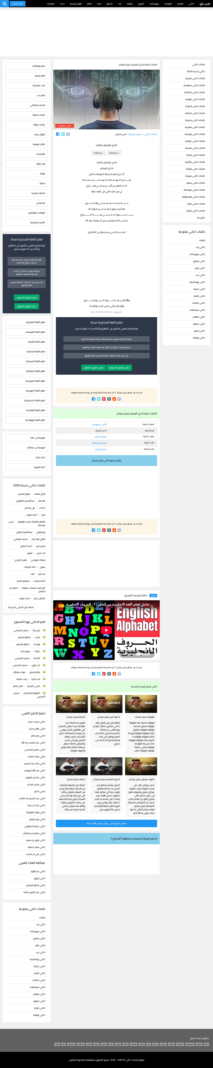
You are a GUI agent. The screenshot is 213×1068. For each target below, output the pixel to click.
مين (43, 515)
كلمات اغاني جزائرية (195, 162)
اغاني (191, 3)
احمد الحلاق (26, 546)
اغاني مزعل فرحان (36, 784)
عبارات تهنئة (39, 124)
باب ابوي (35, 665)
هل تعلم (41, 164)
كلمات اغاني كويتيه (195, 99)
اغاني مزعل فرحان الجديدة (144, 686)
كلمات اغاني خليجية (195, 78)
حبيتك (37, 651)
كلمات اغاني (205, 3)
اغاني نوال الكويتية (35, 812)
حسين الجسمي (21, 630)
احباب (37, 637)
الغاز (89, 3)
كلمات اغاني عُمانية (195, 113)
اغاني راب (200, 247)
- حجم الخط (98, 153)
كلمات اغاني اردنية (195, 155)
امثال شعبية (39, 144)
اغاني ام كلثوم (38, 871)
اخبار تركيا (40, 457)
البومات (168, 3)
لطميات (50, 3)
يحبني (42, 567)
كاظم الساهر (24, 637)
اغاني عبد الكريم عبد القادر (32, 798)
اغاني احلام (39, 791)
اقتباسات (40, 154)
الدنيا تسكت (39, 581)
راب (119, 3)
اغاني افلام (199, 296)
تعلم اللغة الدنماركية (34, 400)
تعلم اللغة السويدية (35, 381)
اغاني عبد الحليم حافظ (34, 892)
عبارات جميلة (39, 115)
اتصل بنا (201, 217)
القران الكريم (17, 3)
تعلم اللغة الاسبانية (35, 361)
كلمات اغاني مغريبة (195, 127)
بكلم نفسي (34, 672)
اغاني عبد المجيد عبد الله (33, 742)
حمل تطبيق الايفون (93, 367)
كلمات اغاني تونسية (195, 134)
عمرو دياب (25, 651)
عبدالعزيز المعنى (24, 532)
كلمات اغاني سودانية (194, 190)
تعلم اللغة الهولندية (35, 420)
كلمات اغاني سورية (195, 176)
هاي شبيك (39, 494)
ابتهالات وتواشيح (36, 212)
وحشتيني (40, 532)
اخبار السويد (39, 467)
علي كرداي (29, 508)
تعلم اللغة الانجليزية (35, 322)
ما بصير (41, 574)
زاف (32, 574)
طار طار (41, 501)
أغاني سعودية (65, 126)
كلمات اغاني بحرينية (195, 120)
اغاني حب (200, 275)
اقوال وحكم (76, 3)
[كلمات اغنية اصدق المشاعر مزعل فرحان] (106, 766)
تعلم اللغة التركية (36, 342)
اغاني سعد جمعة (36, 847)
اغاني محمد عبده (36, 721)
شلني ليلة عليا (38, 539)
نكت (99, 3)
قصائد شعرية (38, 193)
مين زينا (36, 630)
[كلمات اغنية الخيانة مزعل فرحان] (72, 704)
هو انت (36, 644)
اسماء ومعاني (37, 105)
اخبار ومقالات (38, 66)
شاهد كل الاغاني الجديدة (21, 607)
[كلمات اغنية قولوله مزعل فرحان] (141, 704)
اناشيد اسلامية (37, 222)
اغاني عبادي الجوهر (35, 777)
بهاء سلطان (19, 672)
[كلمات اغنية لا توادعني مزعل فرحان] (106, 704)
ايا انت (42, 508)
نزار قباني (40, 203)
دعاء (62, 3)
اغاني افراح (199, 331)
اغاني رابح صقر (38, 735)
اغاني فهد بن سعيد (35, 840)
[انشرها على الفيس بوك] (58, 134)
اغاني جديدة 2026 (196, 71)
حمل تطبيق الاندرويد (119, 367)
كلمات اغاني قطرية (195, 106)
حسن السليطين (99, 443)
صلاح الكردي (20, 560)
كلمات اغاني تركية (195, 210)
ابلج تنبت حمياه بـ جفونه (33, 588)
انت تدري (40, 553)
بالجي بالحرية (33, 686)
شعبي (141, 3)
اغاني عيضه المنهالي (34, 826)
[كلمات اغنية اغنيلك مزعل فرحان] (72, 766)
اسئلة (42, 183)
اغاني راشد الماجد (36, 756)
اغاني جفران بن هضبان (34, 833)
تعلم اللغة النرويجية (35, 390)
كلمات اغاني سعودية (194, 85)
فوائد (42, 173)
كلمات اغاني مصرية (195, 148)
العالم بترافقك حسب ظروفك (31, 521)
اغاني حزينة (199, 289)
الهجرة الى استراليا (36, 447)
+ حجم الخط (114, 153)
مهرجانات (154, 3)
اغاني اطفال (199, 317)
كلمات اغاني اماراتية (194, 92)
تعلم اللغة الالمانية (35, 351)
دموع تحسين (24, 494)
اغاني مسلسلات (197, 310)
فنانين (180, 3)
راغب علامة (21, 679)
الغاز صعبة (40, 75)
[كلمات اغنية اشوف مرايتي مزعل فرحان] (141, 766)
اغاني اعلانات (198, 303)
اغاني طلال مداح (37, 728)
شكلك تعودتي (38, 560)
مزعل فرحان (135, 134)
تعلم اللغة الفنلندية (35, 410)
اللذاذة (36, 658)
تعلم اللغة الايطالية (35, 371)
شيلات (129, 3)
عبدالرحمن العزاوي (25, 501)
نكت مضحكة (39, 85)
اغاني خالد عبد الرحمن (34, 763)
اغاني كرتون (199, 324)
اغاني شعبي (199, 261)
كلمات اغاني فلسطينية (193, 197)
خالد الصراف (30, 567)
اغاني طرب (200, 268)
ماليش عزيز (39, 598)
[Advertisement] (106, 33)
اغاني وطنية (199, 338)
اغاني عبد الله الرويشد (34, 770)
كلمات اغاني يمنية (195, 183)
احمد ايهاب (31, 515)
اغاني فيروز (39, 878)
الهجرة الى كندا (37, 438)
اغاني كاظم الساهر (35, 885)
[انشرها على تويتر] (63, 134)
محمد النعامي (20, 539)
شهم (29, 553)
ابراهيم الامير (23, 581)
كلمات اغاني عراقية (195, 141)
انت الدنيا (35, 679)
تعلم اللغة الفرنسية (35, 332)
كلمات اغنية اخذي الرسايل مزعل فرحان (138, 64)
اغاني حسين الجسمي (34, 749)
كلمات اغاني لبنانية (195, 169)
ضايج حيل (40, 546)
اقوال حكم (39, 134)
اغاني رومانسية (197, 282)
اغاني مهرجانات (197, 254)
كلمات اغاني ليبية (196, 204)
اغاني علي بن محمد (35, 854)
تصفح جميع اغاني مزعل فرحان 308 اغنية (107, 823)
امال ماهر (18, 686)
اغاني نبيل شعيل (37, 819)
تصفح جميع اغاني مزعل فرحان (107, 460)
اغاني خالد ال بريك (36, 805)
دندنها (109, 3)
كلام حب (41, 95)
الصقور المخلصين (31, 693)
